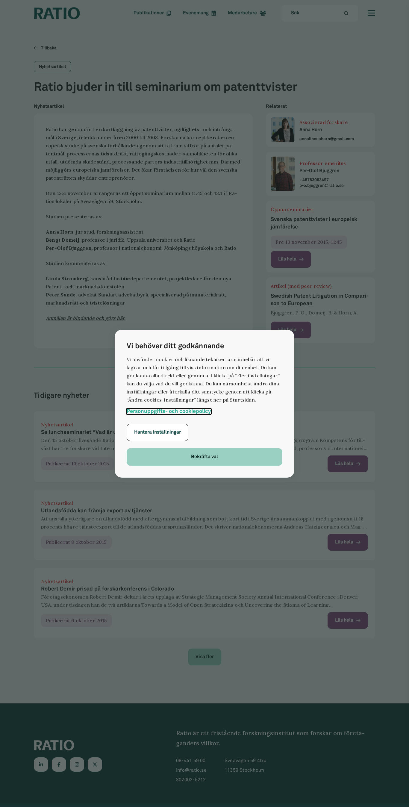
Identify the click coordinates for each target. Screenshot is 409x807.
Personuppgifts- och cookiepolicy (169, 411)
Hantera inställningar (157, 432)
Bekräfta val (204, 457)
